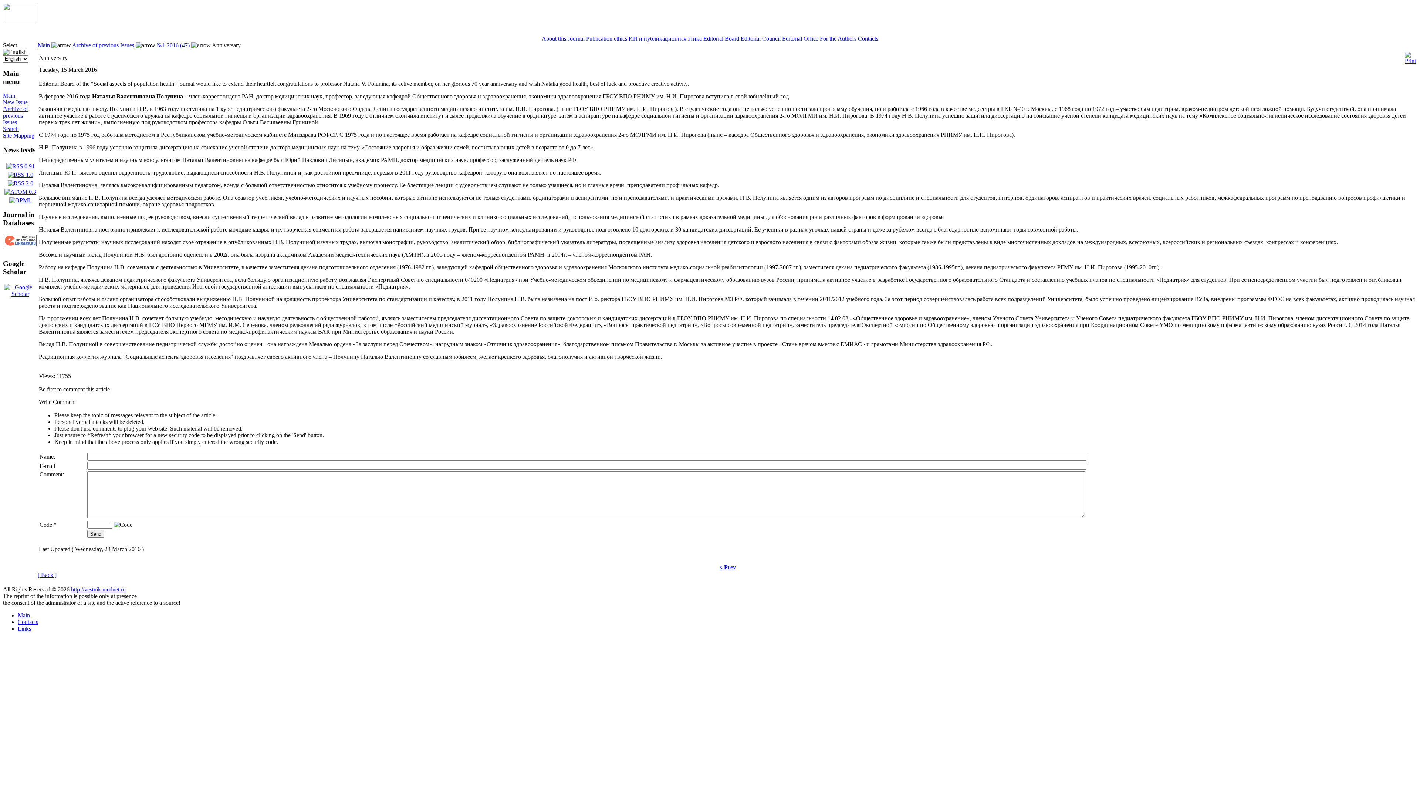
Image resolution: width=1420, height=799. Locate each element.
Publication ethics (606, 39)
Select (10, 45)
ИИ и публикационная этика (665, 39)
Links (24, 629)
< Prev (727, 567)
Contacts (868, 39)
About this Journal (563, 39)
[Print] (1410, 56)
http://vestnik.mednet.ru (98, 589)
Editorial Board (721, 39)
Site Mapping (18, 135)
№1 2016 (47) (173, 45)
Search (11, 129)
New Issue (15, 102)
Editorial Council (761, 39)
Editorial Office (800, 39)
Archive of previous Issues (15, 115)
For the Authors (838, 39)
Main (9, 95)
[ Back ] (47, 575)
